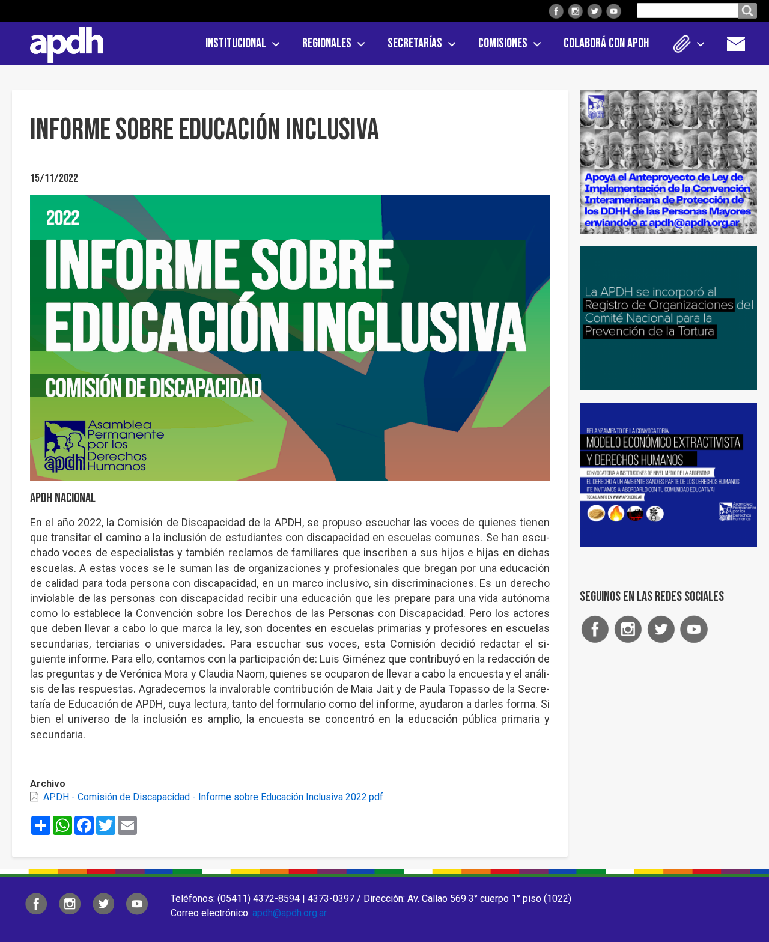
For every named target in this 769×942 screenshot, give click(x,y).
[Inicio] (62, 42)
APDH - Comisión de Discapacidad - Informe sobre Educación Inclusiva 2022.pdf (213, 797)
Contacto (742, 43)
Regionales (326, 43)
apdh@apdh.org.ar (289, 913)
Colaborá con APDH (606, 43)
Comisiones (502, 43)
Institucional (235, 43)
